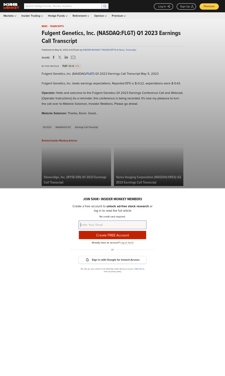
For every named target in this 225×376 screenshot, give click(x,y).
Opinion (99, 16)
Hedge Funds (57, 16)
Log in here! (126, 242)
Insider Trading (31, 16)
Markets (9, 16)
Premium (209, 6)
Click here (138, 268)
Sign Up (185, 6)
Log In (162, 6)
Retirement (80, 16)
